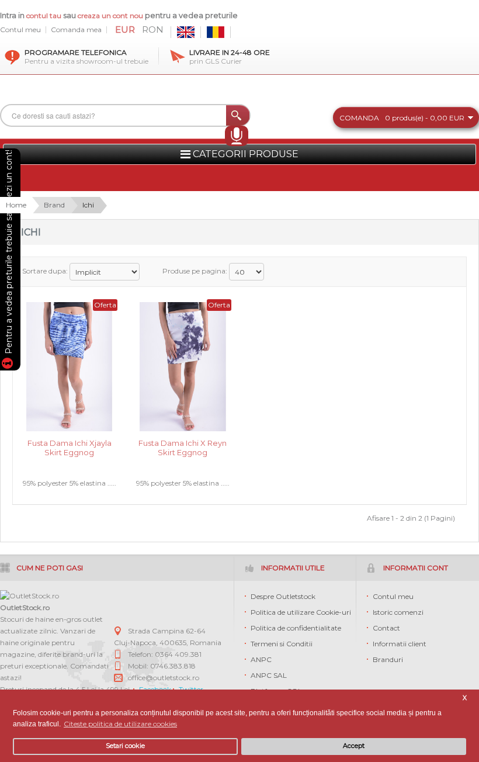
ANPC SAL (269, 675)
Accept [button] (354, 746)
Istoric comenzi (398, 612)
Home (16, 204)
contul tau (43, 15)
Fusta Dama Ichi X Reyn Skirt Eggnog (182, 447)
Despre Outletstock (283, 596)
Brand (54, 204)
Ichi (88, 204)
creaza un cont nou (111, 15)
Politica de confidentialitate (296, 628)
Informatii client (399, 643)
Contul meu (20, 29)
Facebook (155, 689)
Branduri (388, 659)
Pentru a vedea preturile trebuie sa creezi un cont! (9, 253)
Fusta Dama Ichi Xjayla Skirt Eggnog (69, 447)
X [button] (465, 698)
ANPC (261, 659)
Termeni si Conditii (282, 643)
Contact (386, 628)
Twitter (191, 689)
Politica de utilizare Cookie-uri (301, 612)
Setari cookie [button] (125, 746)
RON (153, 29)
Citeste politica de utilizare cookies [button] (120, 723)
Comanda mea (76, 29)
